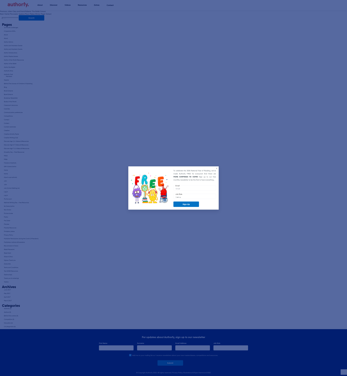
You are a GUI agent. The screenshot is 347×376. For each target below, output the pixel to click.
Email (177, 186)
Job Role (178, 194)
